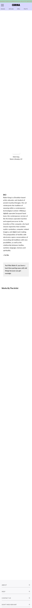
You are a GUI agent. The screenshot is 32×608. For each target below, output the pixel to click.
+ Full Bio (6, 255)
